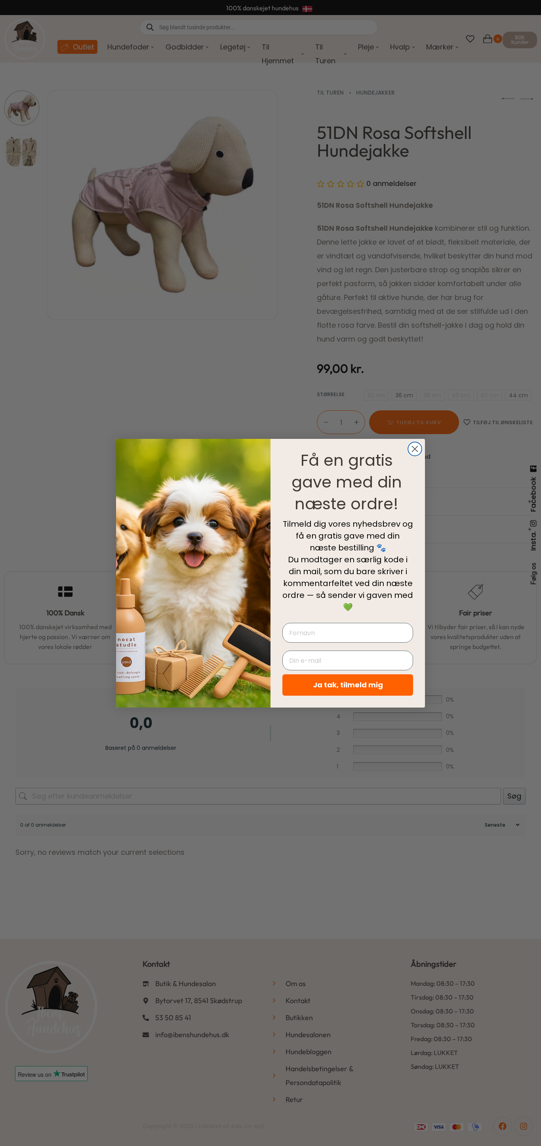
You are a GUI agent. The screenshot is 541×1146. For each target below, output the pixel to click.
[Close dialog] (415, 449)
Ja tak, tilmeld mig (348, 685)
